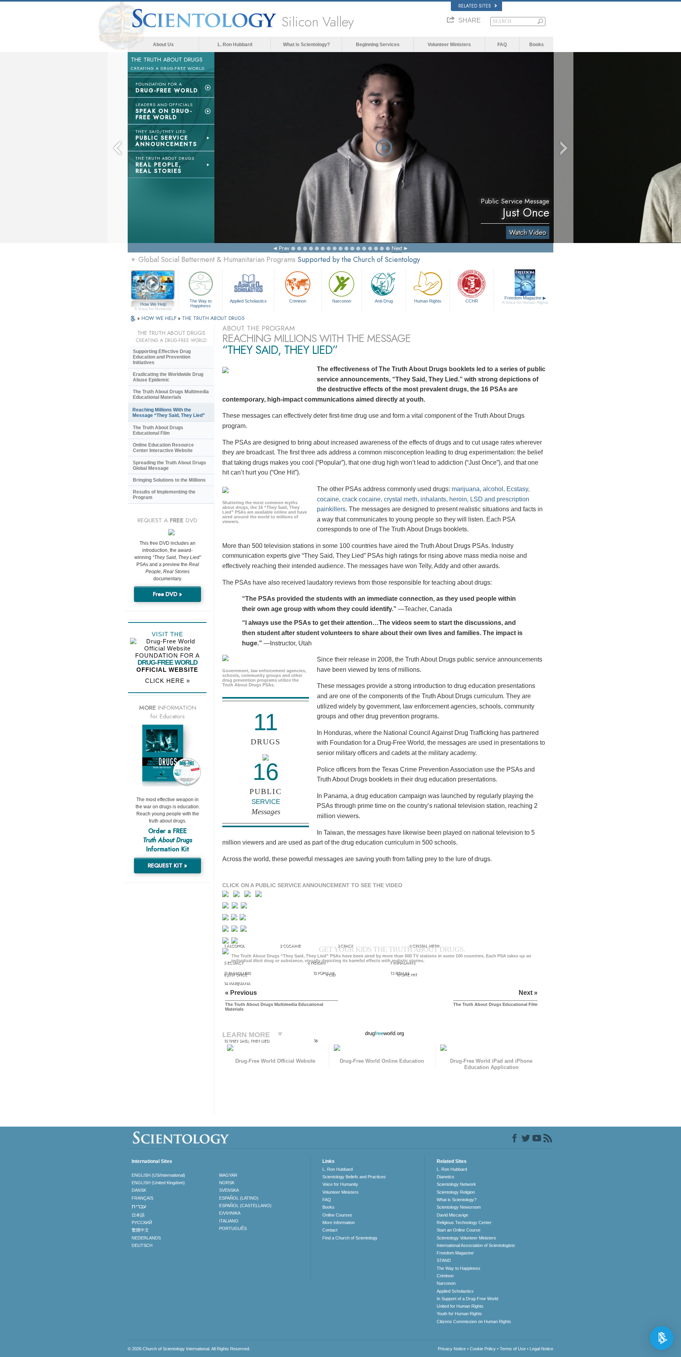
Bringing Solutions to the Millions (169, 480)
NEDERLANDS (146, 1238)
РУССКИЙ (142, 1222)
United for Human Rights (460, 1306)
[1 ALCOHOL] (227, 896)
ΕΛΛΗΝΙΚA (229, 1213)
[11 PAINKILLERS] (226, 930)
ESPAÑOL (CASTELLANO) (245, 1205)
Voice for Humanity (340, 1184)
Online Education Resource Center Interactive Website (163, 447)
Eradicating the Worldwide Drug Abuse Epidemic (168, 377)
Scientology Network (456, 1184)
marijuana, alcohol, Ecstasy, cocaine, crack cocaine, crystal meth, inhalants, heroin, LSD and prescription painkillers (423, 499)
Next (397, 248)
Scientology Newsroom (459, 1207)
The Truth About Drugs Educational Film (158, 430)
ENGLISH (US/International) (158, 1175)
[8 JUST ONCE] (226, 919)
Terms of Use (513, 1348)
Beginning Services (378, 44)
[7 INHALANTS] (245, 907)
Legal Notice (541, 1348)
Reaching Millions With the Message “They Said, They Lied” (168, 412)
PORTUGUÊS (233, 1228)
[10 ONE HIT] (243, 919)
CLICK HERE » (167, 680)
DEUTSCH (142, 1245)
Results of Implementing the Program (164, 494)
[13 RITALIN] (244, 930)
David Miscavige (452, 1215)
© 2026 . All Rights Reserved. (189, 1348)
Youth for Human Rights (459, 1313)
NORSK (226, 1182)
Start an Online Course (458, 1230)
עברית (139, 1206)
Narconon (341, 301)
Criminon (297, 301)
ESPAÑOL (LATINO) (239, 1198)
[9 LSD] (234, 919)
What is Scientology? (306, 44)
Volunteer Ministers (449, 44)
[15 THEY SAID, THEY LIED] (226, 954)
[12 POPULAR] (235, 930)
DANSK (139, 1190)
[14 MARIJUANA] (226, 943)
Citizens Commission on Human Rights (474, 1321)
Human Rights (427, 301)
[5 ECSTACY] (226, 907)
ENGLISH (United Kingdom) (158, 1182)
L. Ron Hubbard (235, 44)
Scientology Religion (456, 1192)
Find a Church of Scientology (350, 1238)
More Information (338, 1222)
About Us (163, 44)
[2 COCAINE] (238, 896)
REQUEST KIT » (167, 865)
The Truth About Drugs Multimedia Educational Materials (171, 394)
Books (536, 44)
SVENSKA (229, 1190)
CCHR (471, 301)
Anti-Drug (384, 301)
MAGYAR (228, 1175)
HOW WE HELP (159, 318)
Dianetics (445, 1176)
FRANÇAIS (142, 1198)
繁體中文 (140, 1230)
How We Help (153, 304)
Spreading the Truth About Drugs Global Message (169, 465)
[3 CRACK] (249, 896)
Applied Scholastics (248, 301)
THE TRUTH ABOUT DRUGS (213, 318)
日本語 (138, 1215)
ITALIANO (228, 1221)
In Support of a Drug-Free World (467, 1298)
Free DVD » (167, 594)
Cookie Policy (483, 1348)
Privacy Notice (452, 1348)
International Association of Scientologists (476, 1245)
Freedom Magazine (525, 300)
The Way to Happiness (201, 303)
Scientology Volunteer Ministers (466, 1238)
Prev (284, 248)
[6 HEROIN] (236, 907)
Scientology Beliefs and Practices (354, 1176)
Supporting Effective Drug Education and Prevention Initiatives (162, 357)
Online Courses (337, 1215)
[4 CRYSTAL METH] (260, 896)
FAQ (502, 44)
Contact (329, 1230)
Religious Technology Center (464, 1222)
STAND (444, 1260)
